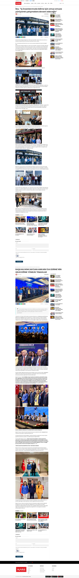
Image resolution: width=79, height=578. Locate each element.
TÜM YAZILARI (46, 274)
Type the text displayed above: (20, 257)
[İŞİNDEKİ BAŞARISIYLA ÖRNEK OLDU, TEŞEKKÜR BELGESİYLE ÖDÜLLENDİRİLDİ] (52, 25)
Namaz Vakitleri (42, 569)
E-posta (34, 248)
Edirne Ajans (19, 274)
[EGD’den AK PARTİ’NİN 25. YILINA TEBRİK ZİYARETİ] (52, 41)
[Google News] (46, 37)
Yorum (17, 242)
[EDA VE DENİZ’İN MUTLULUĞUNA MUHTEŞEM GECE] (52, 17)
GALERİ (18, 0)
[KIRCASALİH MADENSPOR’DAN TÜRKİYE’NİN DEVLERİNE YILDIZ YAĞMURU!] (52, 49)
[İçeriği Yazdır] (24, 37)
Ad (16, 248)
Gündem (32, 3)
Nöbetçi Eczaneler (42, 570)
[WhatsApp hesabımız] (63, 0)
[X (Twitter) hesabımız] (59, 0)
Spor (48, 3)
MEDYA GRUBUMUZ (27, 3)
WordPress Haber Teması (26, 576)
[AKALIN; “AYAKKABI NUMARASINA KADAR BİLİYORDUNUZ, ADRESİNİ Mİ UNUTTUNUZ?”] (43, 230)
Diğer (51, 3)
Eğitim (35, 3)
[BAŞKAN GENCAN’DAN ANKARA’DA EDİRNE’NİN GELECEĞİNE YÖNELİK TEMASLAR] (32, 219)
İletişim (53, 570)
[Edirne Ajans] (18, 4)
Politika (42, 3)
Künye (53, 569)
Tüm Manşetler (46, 16)
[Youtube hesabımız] (32, 562)
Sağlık (46, 3)
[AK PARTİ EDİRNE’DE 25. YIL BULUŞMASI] (20, 230)
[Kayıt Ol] (60, 3)
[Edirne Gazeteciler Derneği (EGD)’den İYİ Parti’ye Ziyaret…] (20, 219)
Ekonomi (38, 3)
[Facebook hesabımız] (58, 0)
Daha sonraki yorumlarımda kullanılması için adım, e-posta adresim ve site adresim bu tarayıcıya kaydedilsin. (31, 252)
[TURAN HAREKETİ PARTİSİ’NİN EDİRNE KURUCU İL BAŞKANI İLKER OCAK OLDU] (43, 219)
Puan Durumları (42, 571)
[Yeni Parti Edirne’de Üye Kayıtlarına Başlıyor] (32, 230)
